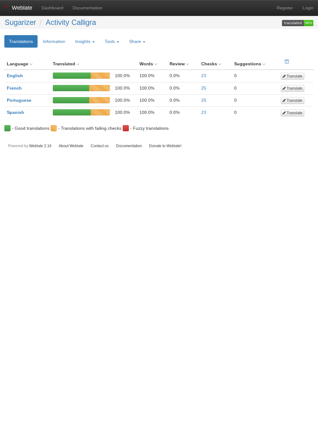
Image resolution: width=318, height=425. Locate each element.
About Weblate (71, 146)
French (14, 88)
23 (203, 75)
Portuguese (19, 100)
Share (135, 41)
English (15, 75)
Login (307, 7)
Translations (21, 41)
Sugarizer (20, 22)
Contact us (100, 146)
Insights (83, 41)
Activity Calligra (71, 22)
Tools (110, 41)
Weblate (21, 8)
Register (285, 7)
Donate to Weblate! (165, 146)
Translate (294, 76)
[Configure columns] (287, 61)
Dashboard (52, 7)
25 (203, 88)
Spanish (15, 112)
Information (54, 41)
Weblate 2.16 (40, 146)
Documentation (87, 7)
